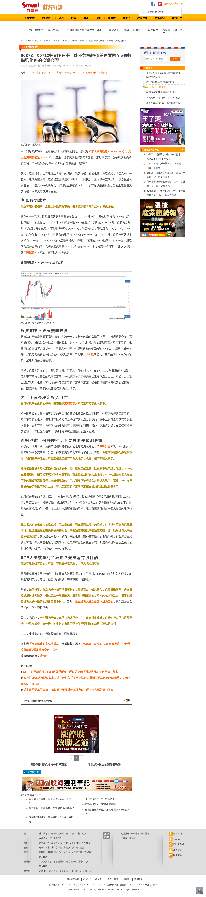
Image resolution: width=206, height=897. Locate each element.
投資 (44, 72)
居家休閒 (43, 871)
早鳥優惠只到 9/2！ (156, 87)
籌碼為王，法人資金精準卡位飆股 (163, 97)
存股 (65, 843)
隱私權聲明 (113, 879)
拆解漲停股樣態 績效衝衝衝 (160, 81)
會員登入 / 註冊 (171, 3)
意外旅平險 (76, 852)
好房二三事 (44, 847)
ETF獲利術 (74, 843)
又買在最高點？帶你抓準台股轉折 (163, 102)
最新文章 (29, 18)
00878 (52, 72)
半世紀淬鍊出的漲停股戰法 (104, 764)
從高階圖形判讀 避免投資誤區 (161, 92)
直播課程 (135, 833)
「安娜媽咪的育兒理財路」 (45, 643)
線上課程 (145, 833)
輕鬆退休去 (71, 861)
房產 (86, 18)
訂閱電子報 (178, 844)
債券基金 (57, 838)
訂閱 (175, 59)
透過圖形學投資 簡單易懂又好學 (84, 30)
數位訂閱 (177, 18)
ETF (32, 72)
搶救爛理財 (58, 861)
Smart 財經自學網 (32, 7)
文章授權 (126, 879)
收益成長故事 (45, 838)
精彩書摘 (160, 18)
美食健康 (63, 871)
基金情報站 (44, 833)
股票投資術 (56, 843)
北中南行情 (56, 847)
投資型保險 (64, 852)
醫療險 (42, 852)
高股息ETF (70, 72)
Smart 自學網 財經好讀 (54, 7)
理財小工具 (83, 861)
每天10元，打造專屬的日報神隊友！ (165, 31)
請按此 (44, 655)
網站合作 (99, 879)
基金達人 (82, 833)
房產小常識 (68, 847)
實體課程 (125, 833)
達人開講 (85, 843)
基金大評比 (71, 833)
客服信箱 (177, 855)
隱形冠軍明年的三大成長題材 (44, 30)
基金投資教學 (57, 833)
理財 (38, 72)
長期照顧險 (52, 852)
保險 (98, 18)
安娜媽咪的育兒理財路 (96, 72)
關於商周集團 (73, 879)
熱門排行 (47, 18)
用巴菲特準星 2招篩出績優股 (100, 799)
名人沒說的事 (45, 861)
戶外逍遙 (53, 871)
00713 (81, 72)
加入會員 (177, 850)
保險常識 (88, 852)
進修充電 (73, 871)
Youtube (177, 839)
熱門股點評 (44, 843)
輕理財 (112, 18)
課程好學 (142, 18)
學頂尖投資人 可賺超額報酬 (100, 804)
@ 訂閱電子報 (32, 772)
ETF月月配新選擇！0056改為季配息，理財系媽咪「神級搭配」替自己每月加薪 (70, 671)
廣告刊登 (87, 879)
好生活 (126, 18)
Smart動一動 (85, 871)
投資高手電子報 (128, 838)
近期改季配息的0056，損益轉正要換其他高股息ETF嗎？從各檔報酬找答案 (68, 689)
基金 (61, 18)
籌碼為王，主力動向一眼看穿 (124, 30)
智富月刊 (177, 833)
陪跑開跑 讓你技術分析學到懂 (49, 764)
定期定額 (69, 403)
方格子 (60, 72)
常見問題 (138, 879)
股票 (73, 18)
